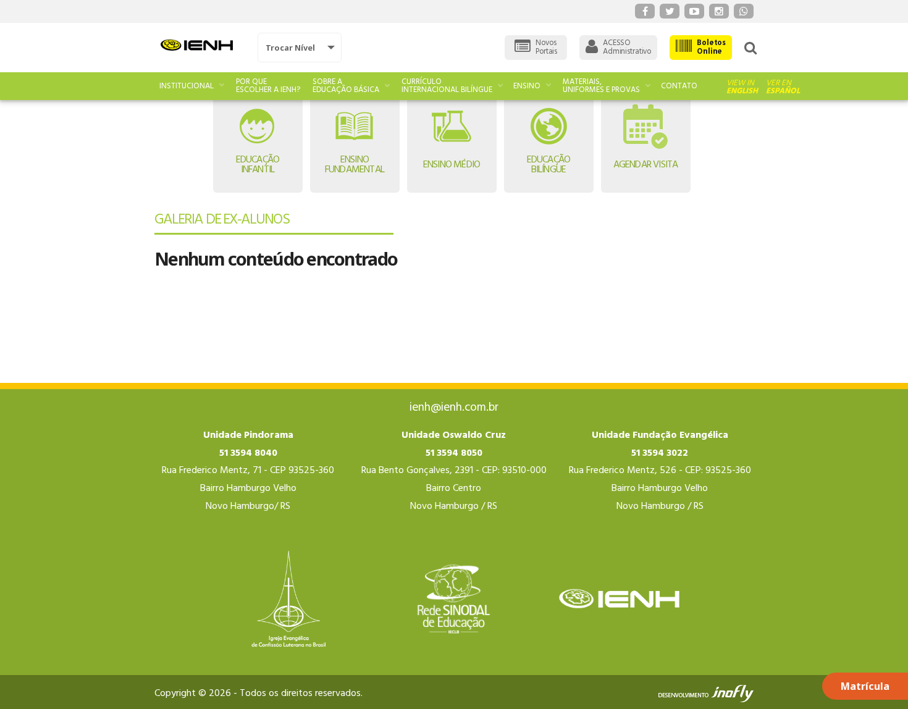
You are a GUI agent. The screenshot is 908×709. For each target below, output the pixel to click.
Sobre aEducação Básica (346, 85)
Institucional (186, 86)
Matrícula (865, 686)
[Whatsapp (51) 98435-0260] (744, 11)
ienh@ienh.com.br (454, 407)
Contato (679, 86)
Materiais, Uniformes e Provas (601, 85)
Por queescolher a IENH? (268, 85)
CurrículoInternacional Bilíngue (446, 85)
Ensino (526, 86)
